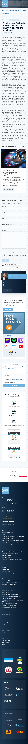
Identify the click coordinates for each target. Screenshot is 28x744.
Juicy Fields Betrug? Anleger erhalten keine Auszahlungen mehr (14, 549)
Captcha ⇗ (18, 267)
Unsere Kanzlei (4, 619)
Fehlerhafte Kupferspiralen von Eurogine (9, 598)
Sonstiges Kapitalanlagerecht (7, 538)
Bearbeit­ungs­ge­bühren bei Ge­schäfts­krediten (10, 546)
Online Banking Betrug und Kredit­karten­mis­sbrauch (12, 559)
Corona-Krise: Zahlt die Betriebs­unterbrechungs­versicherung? (13, 580)
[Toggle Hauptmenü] (23, 3)
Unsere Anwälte (5, 617)
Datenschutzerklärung (15, 252)
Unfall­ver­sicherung (5, 569)
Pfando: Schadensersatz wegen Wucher (9, 603)
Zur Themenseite (7, 189)
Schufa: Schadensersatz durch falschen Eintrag (10, 609)
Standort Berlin (4, 620)
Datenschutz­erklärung (16, 379)
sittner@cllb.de (7, 285)
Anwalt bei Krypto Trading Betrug (8, 544)
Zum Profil (6, 290)
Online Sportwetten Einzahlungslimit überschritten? (12, 596)
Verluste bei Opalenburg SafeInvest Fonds (10, 553)
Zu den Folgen (8, 309)
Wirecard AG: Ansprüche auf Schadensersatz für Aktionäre (13, 540)
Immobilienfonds (5, 526)
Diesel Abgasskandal (5, 592)
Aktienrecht (4, 534)
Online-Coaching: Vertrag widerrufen (9, 605)
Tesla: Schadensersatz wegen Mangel (9, 607)
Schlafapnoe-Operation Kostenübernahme (10, 578)
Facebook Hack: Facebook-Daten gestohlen (10, 594)
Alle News (3, 632)
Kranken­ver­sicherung (6, 571)
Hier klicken (13, 265)
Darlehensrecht (4, 528)
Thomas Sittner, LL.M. (7, 32)
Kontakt (3, 624)
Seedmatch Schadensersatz (7, 557)
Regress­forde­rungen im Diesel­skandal (9, 584)
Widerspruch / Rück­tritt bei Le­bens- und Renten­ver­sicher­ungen (14, 575)
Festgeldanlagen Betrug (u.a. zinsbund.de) (10, 542)
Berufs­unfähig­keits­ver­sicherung (8, 573)
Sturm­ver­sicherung (5, 567)
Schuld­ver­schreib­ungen (6, 530)
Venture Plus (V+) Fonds (6, 555)
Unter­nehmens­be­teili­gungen (7, 532)
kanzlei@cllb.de (10, 502)
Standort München (5, 622)
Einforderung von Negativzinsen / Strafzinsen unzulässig (12, 547)
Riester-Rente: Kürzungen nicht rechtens (9, 582)
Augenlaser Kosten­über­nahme (7, 576)
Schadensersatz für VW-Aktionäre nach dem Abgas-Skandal (13, 551)
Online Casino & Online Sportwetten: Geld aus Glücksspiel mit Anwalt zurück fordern (12, 173)
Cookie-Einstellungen (6, 640)
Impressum (4, 644)
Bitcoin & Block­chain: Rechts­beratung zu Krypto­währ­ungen (13, 536)
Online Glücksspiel (9, 10)
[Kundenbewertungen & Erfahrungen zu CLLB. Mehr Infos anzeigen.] (14, 436)
